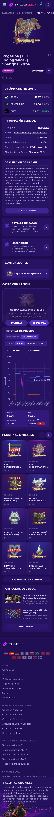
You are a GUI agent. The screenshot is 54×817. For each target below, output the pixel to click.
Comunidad (8, 670)
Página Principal (10, 13)
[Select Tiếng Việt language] (47, 653)
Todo (41, 343)
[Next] (49, 435)
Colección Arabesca (12, 710)
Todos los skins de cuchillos (15, 764)
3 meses (30, 343)
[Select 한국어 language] (29, 657)
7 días (10, 343)
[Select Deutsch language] (16, 653)
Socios (5, 693)
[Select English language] (6, 653)
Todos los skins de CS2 (13, 745)
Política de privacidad (12, 679)
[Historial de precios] (36, 89)
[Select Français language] (21, 653)
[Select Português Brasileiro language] (37, 653)
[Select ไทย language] (34, 657)
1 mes (20, 343)
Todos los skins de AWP (14, 759)
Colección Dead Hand (13, 719)
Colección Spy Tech (12, 714)
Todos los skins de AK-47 (14, 750)
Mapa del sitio (9, 697)
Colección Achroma (12, 728)
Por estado (13, 337)
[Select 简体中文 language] (14, 657)
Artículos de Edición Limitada (16, 724)
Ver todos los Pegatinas (27, 579)
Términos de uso (10, 684)
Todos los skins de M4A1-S (15, 754)
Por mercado (29, 337)
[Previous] (42, 435)
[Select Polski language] (32, 653)
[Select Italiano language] (27, 653)
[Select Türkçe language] (42, 653)
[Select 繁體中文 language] (19, 657)
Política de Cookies (11, 688)
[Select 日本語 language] (24, 657)
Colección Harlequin (12, 733)
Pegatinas (27, 13)
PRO (4, 674)
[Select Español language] (11, 653)
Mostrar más (27, 626)
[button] (14, 456)
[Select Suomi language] (40, 657)
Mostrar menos (27, 210)
